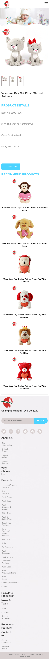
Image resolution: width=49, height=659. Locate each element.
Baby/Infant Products (6, 524)
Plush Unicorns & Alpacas (6, 507)
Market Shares (4, 462)
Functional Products (5, 562)
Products (6, 480)
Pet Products (7, 547)
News (3, 608)
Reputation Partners (7, 626)
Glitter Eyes (6, 513)
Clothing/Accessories (10, 583)
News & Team (6, 602)
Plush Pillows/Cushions (8, 572)
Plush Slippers (4, 578)
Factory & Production (7, 594)
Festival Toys (7, 557)
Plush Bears (6, 497)
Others (4, 586)
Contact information (6, 641)
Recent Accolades (5, 617)
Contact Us (11, 166)
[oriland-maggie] (39, 431)
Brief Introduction (6, 444)
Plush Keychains (5, 552)
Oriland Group (4, 450)
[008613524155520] (25, 431)
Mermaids (5, 539)
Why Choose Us (6, 471)
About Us (7, 437)
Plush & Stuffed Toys (6, 518)
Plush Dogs (6, 501)
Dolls (3, 543)
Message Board (5, 647)
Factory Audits (4, 456)
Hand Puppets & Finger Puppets (5, 532)
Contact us (6, 634)
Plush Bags (6, 567)
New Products (5, 492)
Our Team (5, 612)
